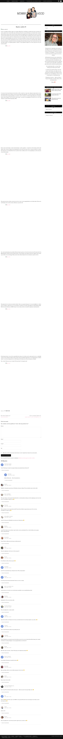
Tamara (6, 625)
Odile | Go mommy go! (8, 586)
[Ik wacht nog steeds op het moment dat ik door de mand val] (48, 95)
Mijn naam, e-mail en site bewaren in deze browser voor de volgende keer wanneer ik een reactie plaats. (20, 452)
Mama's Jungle (7, 656)
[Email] (61, 1)
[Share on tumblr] (9, 411)
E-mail (2, 443)
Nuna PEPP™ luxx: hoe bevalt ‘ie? (33, 416)
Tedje (5, 706)
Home (8, 1)
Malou (5, 484)
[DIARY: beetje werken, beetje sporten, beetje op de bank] (48, 90)
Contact (22, 1)
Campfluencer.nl (47, 1)
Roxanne (6, 666)
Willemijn (6, 537)
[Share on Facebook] (5, 411)
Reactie (2, 426)
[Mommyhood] (31, 14)
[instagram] (58, 1)
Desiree (6, 596)
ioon (5, 547)
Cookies (35, 736)
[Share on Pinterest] (8, 411)
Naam (2, 439)
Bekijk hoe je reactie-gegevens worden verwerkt (27, 458)
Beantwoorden (5, 470)
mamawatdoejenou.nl (9, 685)
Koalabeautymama (8, 516)
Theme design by (57, 736)
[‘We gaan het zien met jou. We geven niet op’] (48, 99)
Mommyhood (15, 1)
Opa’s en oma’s (5, 416)
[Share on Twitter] (6, 411)
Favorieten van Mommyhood (34, 1)
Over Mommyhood (27, 736)
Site (1, 448)
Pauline (6, 505)
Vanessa (6, 635)
